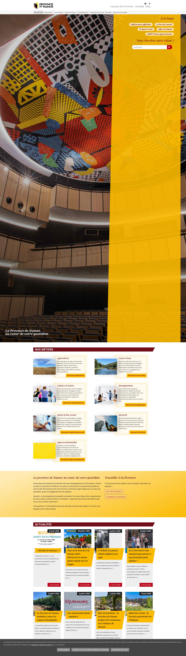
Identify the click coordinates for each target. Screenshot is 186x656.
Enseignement (83, 12)
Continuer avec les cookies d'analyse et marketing (90, 650)
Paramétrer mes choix (120, 650)
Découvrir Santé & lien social (72, 432)
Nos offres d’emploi (114, 491)
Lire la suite (54, 585)
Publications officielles (141, 24)
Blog (148, 6)
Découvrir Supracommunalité (72, 459)
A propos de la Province (121, 6)
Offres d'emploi (165, 29)
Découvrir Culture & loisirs (73, 403)
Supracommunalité (120, 12)
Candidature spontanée (115, 497)
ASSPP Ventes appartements (159, 34)
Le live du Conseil (164, 24)
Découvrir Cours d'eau (136, 375)
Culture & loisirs (70, 12)
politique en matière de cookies (41, 645)
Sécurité (108, 12)
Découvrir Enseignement (135, 405)
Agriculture (48, 12)
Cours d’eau (58, 12)
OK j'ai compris (63, 650)
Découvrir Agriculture (75, 375)
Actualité (139, 6)
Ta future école (146, 29)
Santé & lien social (97, 12)
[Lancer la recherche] (169, 47)
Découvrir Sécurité (138, 432)
